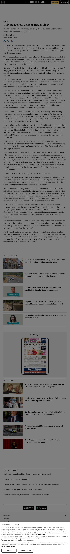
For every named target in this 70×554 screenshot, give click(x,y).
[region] (35, 538)
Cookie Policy (41, 534)
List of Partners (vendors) (8, 546)
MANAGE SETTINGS (26, 550)
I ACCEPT (9, 550)
